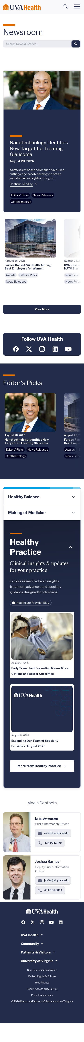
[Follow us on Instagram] (42, 349)
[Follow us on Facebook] (16, 349)
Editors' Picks (20, 195)
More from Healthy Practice (39, 766)
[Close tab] (70, 547)
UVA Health (29, 935)
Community (30, 944)
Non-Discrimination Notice (42, 970)
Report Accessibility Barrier (42, 988)
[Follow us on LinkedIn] (55, 349)
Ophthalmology (21, 201)
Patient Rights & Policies (42, 976)
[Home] (22, 7)
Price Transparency (42, 995)
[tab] (42, 497)
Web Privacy (42, 982)
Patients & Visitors (36, 952)
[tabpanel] (42, 654)
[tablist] (42, 504)
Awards (10, 275)
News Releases (43, 195)
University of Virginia (37, 961)
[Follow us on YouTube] (68, 349)
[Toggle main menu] (76, 6)
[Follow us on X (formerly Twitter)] (29, 349)
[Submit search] (75, 43)
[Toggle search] (65, 6)
